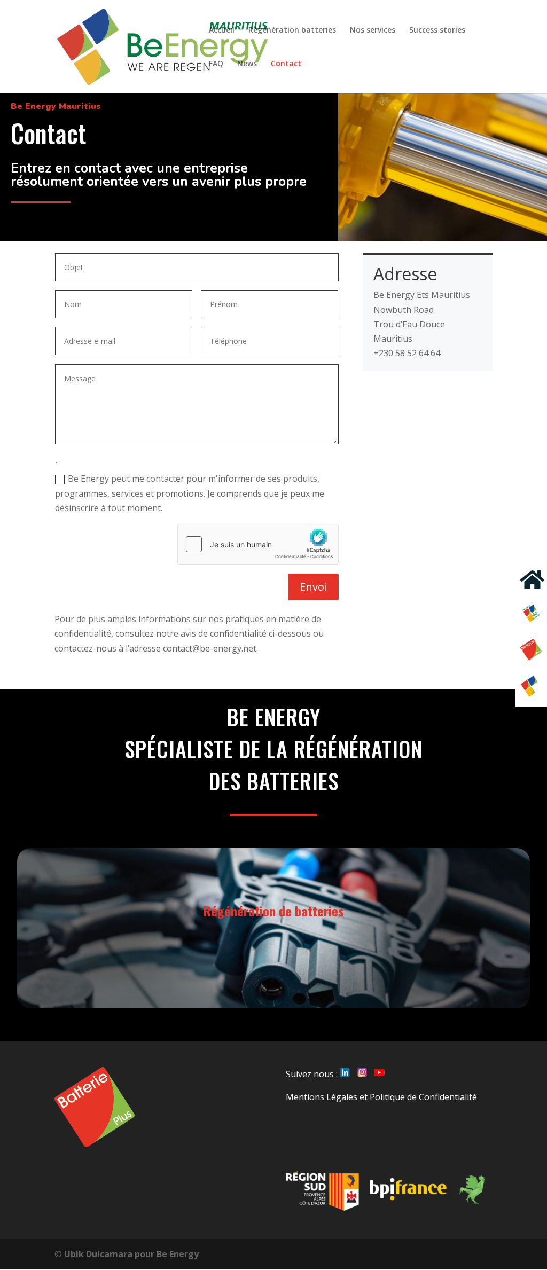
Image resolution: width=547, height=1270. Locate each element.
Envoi (313, 586)
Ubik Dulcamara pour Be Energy (131, 1254)
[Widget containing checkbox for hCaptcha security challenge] (258, 544)
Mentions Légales (321, 1097)
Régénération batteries (292, 30)
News (247, 64)
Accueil (222, 30)
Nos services (372, 30)
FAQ (216, 64)
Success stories (437, 30)
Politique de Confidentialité (423, 1097)
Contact (286, 64)
